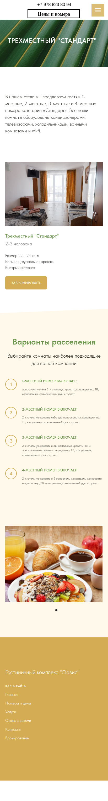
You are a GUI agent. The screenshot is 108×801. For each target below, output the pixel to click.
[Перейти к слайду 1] (52, 737)
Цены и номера (54, 13)
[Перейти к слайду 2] (56, 737)
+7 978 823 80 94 (54, 4)
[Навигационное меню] (98, 10)
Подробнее (18, 725)
